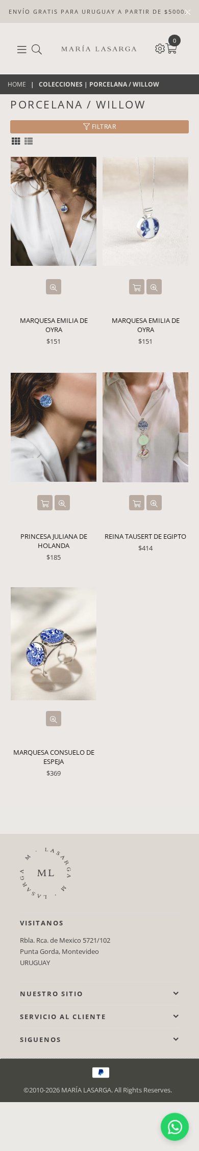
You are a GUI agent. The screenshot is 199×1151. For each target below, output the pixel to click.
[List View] (28, 140)
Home (17, 84)
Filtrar (103, 126)
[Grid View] (15, 140)
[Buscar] (37, 48)
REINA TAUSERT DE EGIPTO (145, 536)
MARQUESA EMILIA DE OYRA (54, 325)
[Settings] (160, 48)
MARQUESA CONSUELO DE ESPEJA (53, 757)
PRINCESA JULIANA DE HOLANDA (53, 541)
